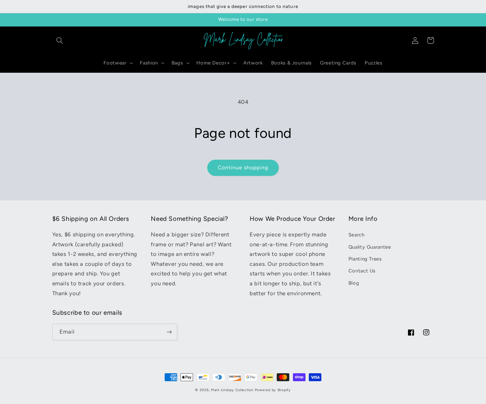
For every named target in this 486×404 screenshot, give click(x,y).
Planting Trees (365, 259)
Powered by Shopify (273, 390)
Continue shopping (243, 167)
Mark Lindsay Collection (232, 390)
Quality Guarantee (369, 247)
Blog (353, 283)
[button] (59, 40)
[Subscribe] (169, 332)
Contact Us (362, 271)
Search (356, 235)
